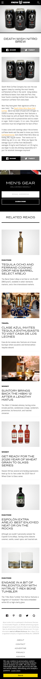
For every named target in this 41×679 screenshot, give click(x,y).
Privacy (20, 652)
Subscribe (20, 202)
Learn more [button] (15, 671)
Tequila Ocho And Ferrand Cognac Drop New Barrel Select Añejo (18, 269)
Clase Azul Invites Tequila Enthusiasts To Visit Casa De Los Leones (20, 332)
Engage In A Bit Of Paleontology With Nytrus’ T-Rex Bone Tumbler (19, 587)
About (20, 640)
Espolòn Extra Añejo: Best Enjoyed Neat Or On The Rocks (20, 524)
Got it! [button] (20, 675)
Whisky (5, 386)
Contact (20, 644)
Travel (5, 323)
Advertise (20, 648)
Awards (20, 656)
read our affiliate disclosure (18, 631)
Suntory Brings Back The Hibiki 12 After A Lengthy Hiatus (17, 395)
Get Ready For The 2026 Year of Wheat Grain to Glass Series (19, 461)
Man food (6, 260)
